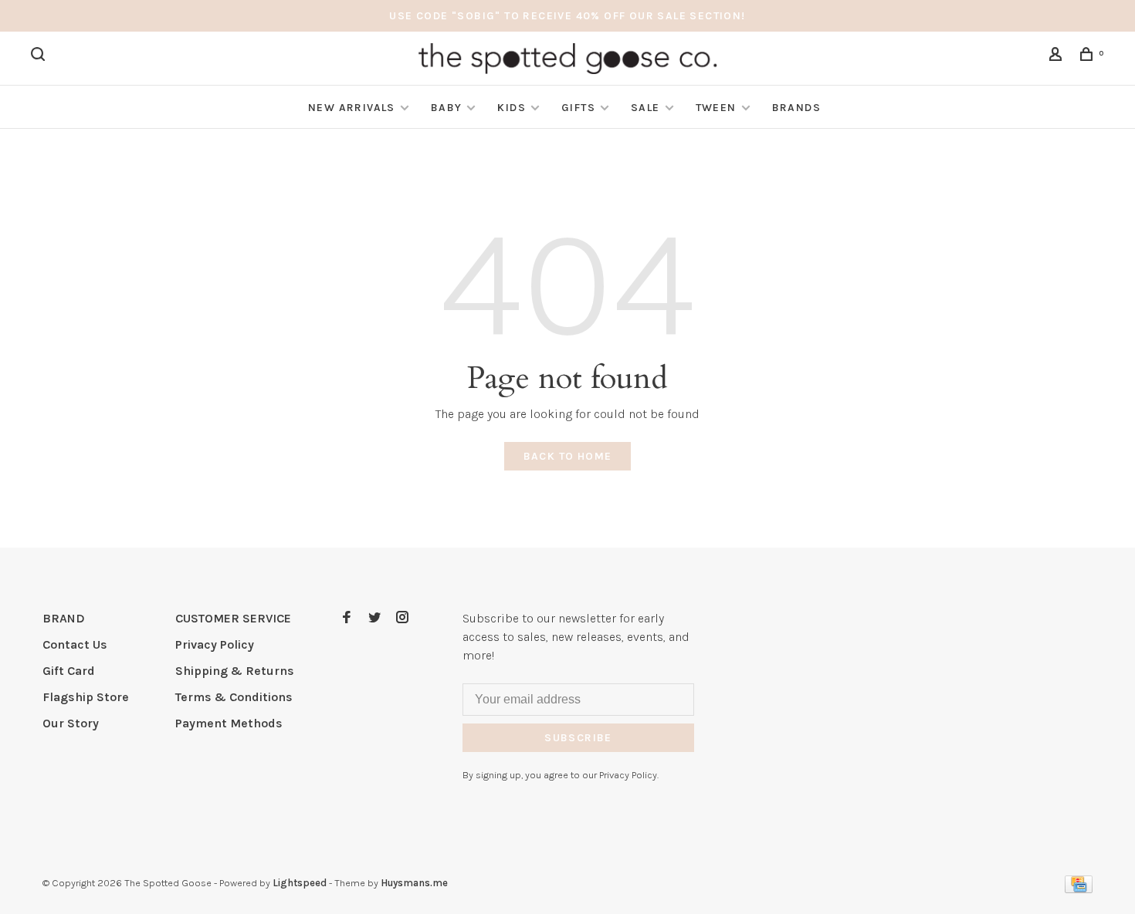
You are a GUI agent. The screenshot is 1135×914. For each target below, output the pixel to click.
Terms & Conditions (234, 697)
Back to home (567, 456)
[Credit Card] (1079, 889)
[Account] (1058, 56)
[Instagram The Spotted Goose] (402, 618)
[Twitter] (374, 618)
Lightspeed (300, 883)
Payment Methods (229, 723)
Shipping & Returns (234, 670)
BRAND (63, 618)
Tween (716, 107)
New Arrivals (351, 107)
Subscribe (578, 737)
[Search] (40, 56)
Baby (446, 107)
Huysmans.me (414, 883)
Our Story (70, 723)
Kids (511, 107)
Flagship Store (85, 697)
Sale (645, 107)
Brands (796, 107)
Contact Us (74, 644)
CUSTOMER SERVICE (233, 618)
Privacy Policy (214, 644)
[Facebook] (346, 618)
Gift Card (68, 670)
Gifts (578, 107)
